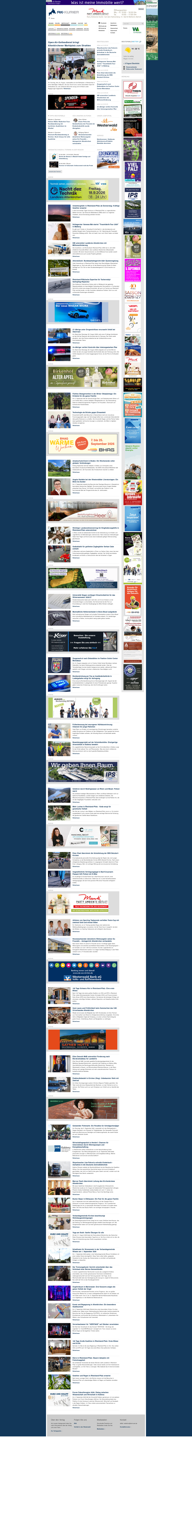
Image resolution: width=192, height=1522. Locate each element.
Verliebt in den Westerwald (82, 1427)
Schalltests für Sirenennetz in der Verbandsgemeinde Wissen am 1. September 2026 (93, 1250)
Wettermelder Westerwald (134, 69)
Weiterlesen (67, 88)
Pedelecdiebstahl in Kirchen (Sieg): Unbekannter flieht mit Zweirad (95, 1079)
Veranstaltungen (62, 28)
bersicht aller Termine (55, 171)
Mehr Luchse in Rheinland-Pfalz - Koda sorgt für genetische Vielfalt (91, 807)
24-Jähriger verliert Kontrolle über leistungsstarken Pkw (94, 347)
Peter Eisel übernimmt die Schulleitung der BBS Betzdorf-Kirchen (106, 75)
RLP (85, 23)
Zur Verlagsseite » (56, 1431)
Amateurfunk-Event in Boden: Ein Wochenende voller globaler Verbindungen (93, 462)
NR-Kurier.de (102, 28)
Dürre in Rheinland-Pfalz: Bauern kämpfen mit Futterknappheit (90, 1359)
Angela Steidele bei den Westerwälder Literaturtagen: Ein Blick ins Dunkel (95, 480)
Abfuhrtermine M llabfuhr (105, 141)
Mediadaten (113, 25)
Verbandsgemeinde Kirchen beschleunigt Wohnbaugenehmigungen (88, 1216)
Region (51, 23)
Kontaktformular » (125, 1427)
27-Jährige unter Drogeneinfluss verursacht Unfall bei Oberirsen (93, 330)
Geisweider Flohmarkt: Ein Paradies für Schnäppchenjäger (95, 1125)
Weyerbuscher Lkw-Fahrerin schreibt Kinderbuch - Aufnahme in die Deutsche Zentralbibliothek (92, 1163)
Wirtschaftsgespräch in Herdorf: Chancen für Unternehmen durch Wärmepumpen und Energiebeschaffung (90, 1144)
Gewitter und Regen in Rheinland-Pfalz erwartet (91, 1375)
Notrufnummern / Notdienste (106, 139)
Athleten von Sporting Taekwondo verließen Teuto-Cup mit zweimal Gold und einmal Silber (95, 921)
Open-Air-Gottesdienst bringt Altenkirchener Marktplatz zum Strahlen (69, 44)
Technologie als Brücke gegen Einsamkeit (89, 412)
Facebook (103, 23)
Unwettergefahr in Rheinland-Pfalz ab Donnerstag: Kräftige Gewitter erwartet (96, 207)
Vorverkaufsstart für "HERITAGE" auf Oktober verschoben (95, 1324)
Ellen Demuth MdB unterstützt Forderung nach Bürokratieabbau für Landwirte (91, 1057)
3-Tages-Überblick (132, 63)
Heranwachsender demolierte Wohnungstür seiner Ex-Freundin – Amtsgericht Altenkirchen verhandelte (82, 139)
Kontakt (112, 33)
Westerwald (54, 33)
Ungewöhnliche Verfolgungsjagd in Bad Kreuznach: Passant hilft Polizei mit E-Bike (92, 873)
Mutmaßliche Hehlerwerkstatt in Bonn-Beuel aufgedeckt (94, 612)
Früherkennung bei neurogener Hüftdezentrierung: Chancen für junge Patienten (92, 725)
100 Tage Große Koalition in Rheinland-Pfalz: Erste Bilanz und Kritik (95, 1342)
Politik (57, 23)
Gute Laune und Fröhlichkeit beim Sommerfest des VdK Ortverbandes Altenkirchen (94, 1009)
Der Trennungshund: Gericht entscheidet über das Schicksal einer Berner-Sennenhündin (92, 1268)
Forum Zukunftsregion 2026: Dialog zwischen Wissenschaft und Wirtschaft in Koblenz (90, 1393)
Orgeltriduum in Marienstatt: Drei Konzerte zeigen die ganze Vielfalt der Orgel (93, 1288)
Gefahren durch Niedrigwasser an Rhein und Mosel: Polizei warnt (96, 790)
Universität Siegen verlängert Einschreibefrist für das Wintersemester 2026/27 (93, 596)
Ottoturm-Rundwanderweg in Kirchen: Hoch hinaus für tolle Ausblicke (59, 137)
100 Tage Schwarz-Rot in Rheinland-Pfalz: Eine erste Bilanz (93, 989)
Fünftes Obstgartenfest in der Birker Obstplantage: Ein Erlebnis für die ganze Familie (94, 394)
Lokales (51, 28)
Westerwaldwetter (131, 67)
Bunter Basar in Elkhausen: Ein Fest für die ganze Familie (95, 1199)
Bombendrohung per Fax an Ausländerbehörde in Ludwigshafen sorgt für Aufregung (92, 677)
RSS (75, 1423)
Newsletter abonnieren (104, 143)
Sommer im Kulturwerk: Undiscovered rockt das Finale (76, 165)
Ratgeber (72, 28)
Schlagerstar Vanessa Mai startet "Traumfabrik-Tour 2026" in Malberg (106, 63)
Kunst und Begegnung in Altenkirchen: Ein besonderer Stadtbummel (94, 1305)
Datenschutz (114, 28)
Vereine (74, 23)
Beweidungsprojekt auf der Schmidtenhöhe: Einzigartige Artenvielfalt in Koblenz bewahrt (95, 743)
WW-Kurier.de (102, 26)
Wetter (86, 28)
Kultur (80, 23)
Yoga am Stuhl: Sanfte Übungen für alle (88, 1232)
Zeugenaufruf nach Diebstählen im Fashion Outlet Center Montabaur (108, 86)
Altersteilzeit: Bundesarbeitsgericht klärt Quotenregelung (95, 261)
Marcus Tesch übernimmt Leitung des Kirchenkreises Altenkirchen (93, 1182)
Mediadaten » (101, 1429)
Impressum (113, 30)
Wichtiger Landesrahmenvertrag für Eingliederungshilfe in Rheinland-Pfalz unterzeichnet (95, 529)
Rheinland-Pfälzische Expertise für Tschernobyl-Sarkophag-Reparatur (91, 280)
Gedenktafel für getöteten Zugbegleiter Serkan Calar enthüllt (93, 547)
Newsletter (102, 30)
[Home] (49, 18)
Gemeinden (79, 28)
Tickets (125, 28)
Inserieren (113, 23)
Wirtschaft (65, 23)
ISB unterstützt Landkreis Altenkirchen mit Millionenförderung (106, 97)
